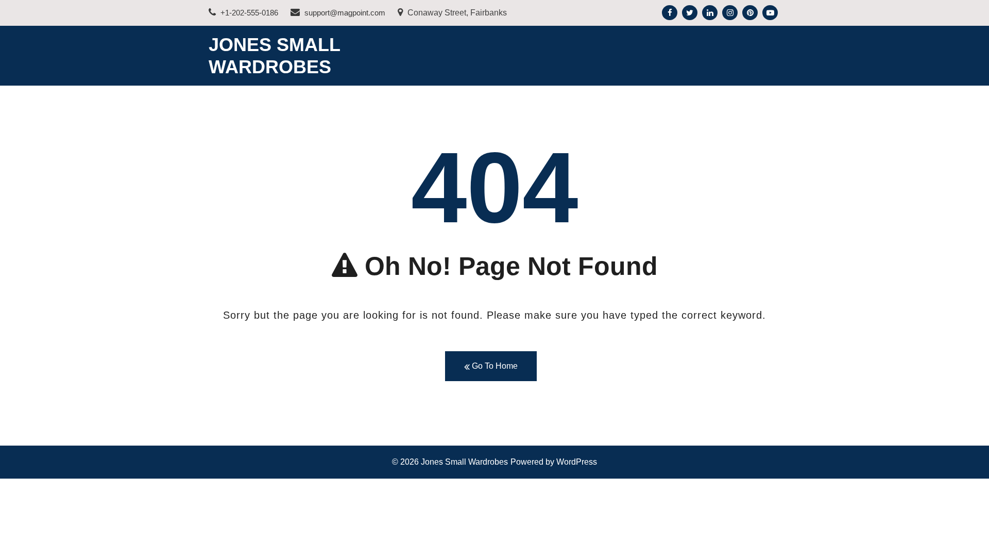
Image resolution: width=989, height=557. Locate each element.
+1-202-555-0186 (248, 12)
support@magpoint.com (343, 12)
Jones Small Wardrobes (464, 461)
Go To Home (494, 366)
